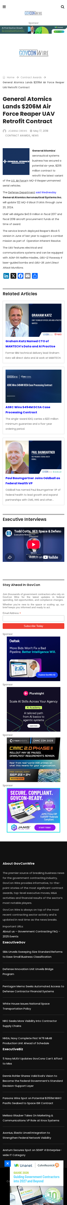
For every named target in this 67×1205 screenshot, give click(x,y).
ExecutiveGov (14, 942)
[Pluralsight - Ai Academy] (33, 709)
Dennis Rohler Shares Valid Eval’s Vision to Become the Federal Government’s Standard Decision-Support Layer (33, 1081)
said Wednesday (46, 192)
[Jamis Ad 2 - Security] (33, 810)
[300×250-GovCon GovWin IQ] (33, 659)
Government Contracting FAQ (38, 931)
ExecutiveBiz (13, 1049)
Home (10, 77)
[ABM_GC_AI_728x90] (33, 29)
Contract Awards (31, 77)
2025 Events (10, 936)
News (35, 135)
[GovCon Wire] (33, 13)
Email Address (12, 613)
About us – (10, 931)
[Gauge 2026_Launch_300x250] (35, 1182)
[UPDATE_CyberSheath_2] (33, 759)
